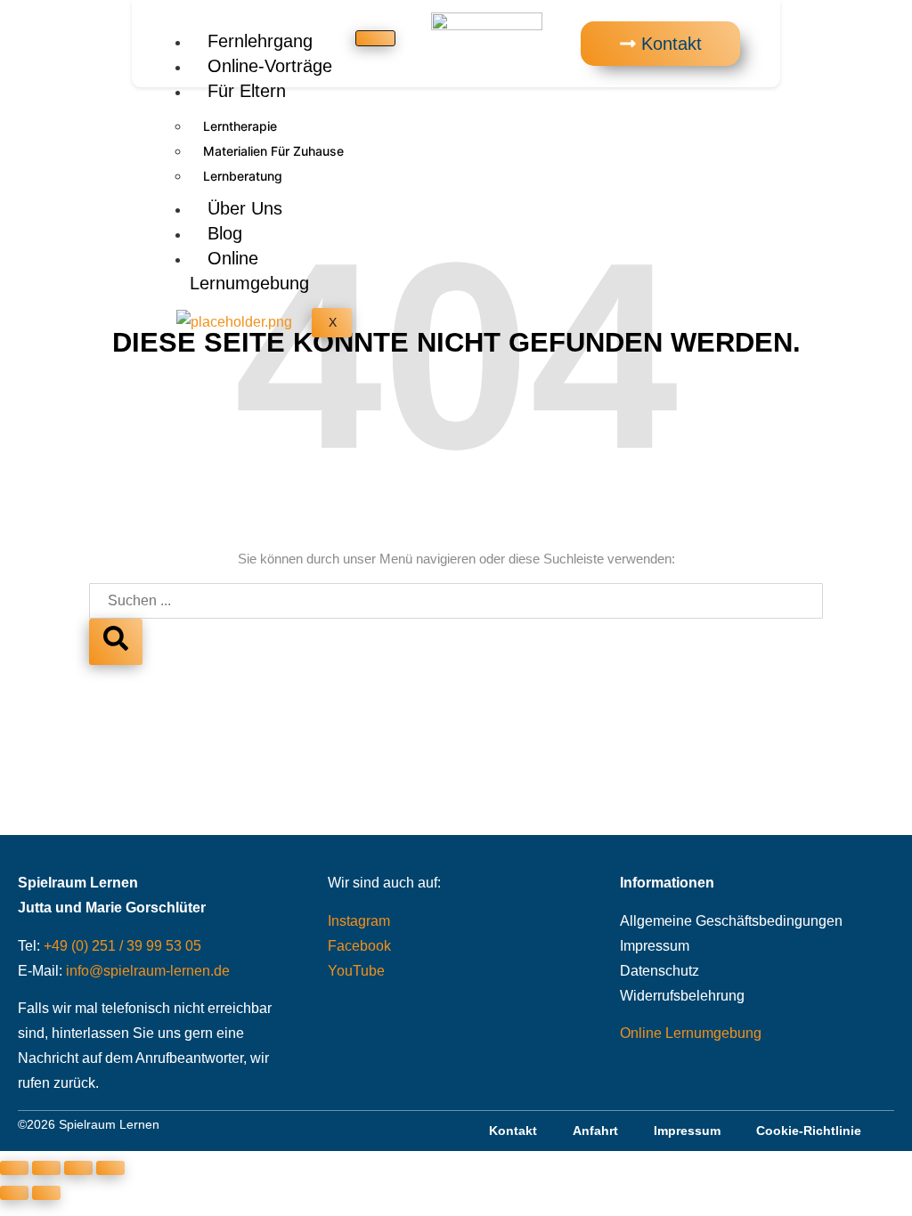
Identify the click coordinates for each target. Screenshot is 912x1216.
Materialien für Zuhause (273, 150)
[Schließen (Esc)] (110, 1168)
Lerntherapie (240, 126)
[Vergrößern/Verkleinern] (14, 1168)
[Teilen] (78, 1168)
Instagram (359, 920)
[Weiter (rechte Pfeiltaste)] (46, 1193)
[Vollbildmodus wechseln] (46, 1168)
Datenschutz (659, 970)
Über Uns (245, 208)
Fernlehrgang (260, 41)
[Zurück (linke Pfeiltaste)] (14, 1193)
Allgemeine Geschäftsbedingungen (731, 920)
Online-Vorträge (270, 66)
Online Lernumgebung (249, 270)
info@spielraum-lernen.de (148, 970)
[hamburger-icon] (375, 38)
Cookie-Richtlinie (808, 1130)
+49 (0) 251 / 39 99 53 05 (122, 945)
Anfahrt (595, 1130)
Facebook (359, 945)
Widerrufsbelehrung (682, 995)
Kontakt (513, 1130)
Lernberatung (242, 175)
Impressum (654, 945)
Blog (225, 233)
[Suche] (115, 642)
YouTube (356, 970)
